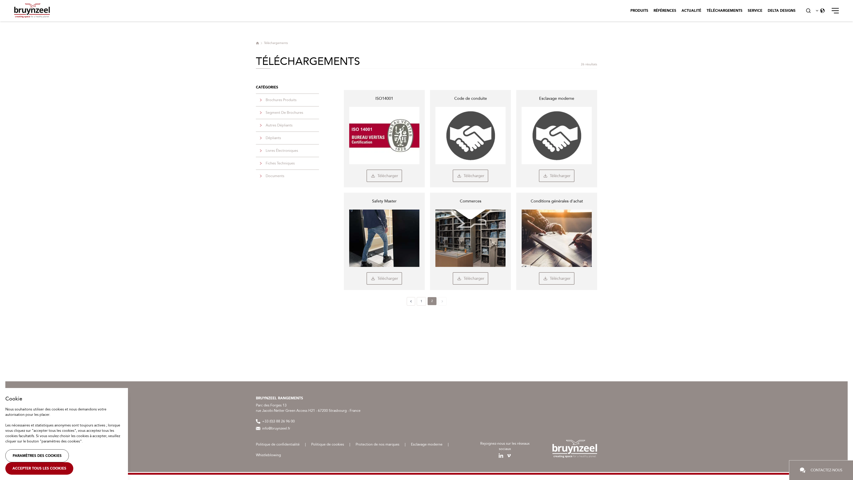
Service (755, 10)
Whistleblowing (268, 455)
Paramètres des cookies (37, 456)
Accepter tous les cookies (39, 468)
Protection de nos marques (377, 444)
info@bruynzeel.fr (276, 428)
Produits (639, 10)
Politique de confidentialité (278, 444)
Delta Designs (781, 10)
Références (665, 10)
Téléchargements (724, 10)
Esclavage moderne (426, 444)
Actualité (691, 10)
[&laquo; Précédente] (411, 301)
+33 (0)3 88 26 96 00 (278, 421)
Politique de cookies (327, 444)
